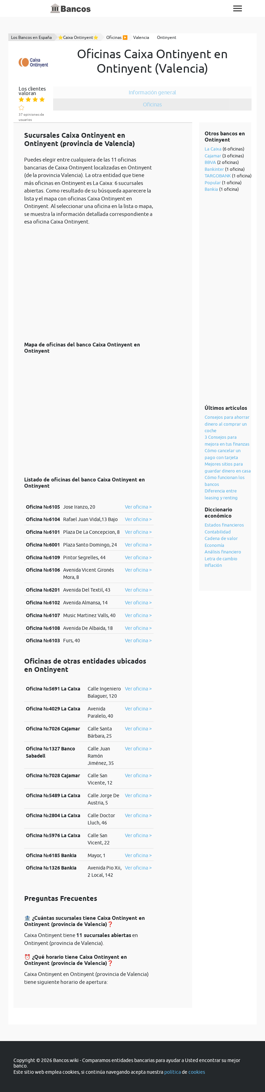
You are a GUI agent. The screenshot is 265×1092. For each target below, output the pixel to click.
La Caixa (213, 149)
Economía (214, 545)
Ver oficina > (138, 507)
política (172, 1072)
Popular (213, 182)
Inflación (213, 565)
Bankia (211, 189)
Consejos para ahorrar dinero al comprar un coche (227, 423)
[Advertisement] (89, 279)
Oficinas (152, 104)
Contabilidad (218, 531)
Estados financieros (224, 525)
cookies (196, 1072)
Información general (152, 92)
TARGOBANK (218, 175)
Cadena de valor (221, 538)
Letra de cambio (221, 558)
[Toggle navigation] (237, 8)
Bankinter (214, 169)
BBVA (210, 162)
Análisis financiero (223, 551)
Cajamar (213, 155)
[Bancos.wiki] (70, 8)
